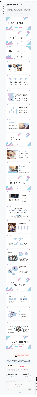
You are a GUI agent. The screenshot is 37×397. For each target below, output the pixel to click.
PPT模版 (7, 1)
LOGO (20, 1)
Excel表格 (13, 1)
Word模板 (17, 1)
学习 (22, 1)
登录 (17, 354)
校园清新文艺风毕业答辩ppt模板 (25, 374)
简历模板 (10, 1)
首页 (4, 1)
